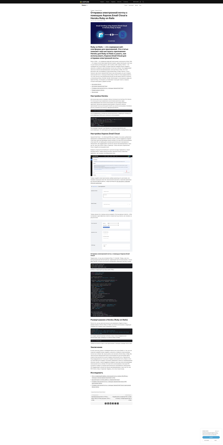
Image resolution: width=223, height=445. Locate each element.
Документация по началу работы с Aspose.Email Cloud (106, 379)
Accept (211, 437)
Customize (206, 440)
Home (84, 5)
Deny (216, 440)
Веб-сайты (119, 1)
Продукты (102, 1)
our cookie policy (213, 434)
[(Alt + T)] (87, 5)
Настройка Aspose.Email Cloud (99, 86)
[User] (140, 1)
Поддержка (113, 1)
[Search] (143, 1)
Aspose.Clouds (98, 10)
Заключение (95, 92)
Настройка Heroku (96, 84)
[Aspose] (84, 1)
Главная (92, 10)
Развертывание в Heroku (98, 90)
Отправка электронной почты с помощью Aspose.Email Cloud (107, 88)
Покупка (107, 1)
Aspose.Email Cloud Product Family (98, 392)
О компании (125, 1)
